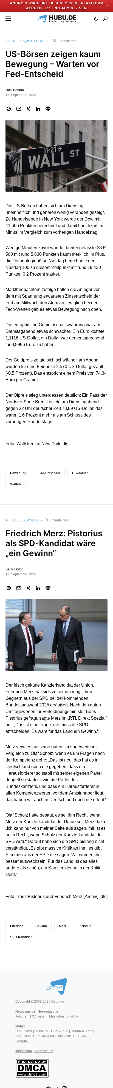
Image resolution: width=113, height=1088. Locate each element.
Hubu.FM (42, 1031)
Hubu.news (23, 1031)
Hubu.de (57, 1001)
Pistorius (84, 926)
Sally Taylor (14, 569)
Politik (33, 520)
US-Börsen (80, 473)
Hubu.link (63, 1036)
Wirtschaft (36, 41)
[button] (8, 19)
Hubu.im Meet (43, 1036)
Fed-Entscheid (49, 473)
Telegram (22, 1016)
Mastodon (56, 1016)
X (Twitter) (39, 1016)
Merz (62, 926)
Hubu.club (23, 1036)
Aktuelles (15, 41)
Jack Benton (14, 90)
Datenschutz (43, 1051)
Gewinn (41, 926)
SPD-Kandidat (21, 937)
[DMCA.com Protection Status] (32, 1068)
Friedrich (16, 926)
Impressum (23, 1051)
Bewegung (18, 473)
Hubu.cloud (59, 1031)
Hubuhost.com (81, 1031)
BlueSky (72, 1016)
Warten (15, 484)
